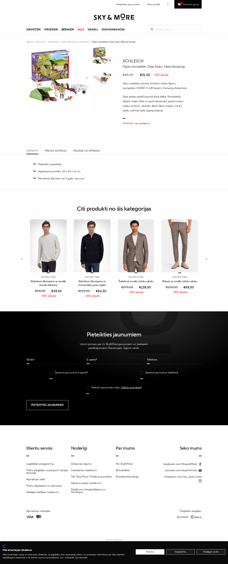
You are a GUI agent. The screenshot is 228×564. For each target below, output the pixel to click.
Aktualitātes (123, 470)
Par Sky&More (124, 463)
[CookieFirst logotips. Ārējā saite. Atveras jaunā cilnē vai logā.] (4, 546)
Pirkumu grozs (190, 4)
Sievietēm (33, 29)
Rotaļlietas (53, 42)
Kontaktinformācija (127, 476)
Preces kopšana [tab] (55, 150)
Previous (30, 78)
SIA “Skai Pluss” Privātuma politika (91, 476)
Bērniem (67, 29)
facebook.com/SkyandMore (180, 464)
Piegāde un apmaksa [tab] (86, 150)
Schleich (133, 61)
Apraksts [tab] (32, 150)
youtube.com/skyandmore (181, 470)
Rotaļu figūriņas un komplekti (75, 42)
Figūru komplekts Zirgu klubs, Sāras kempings (113, 42)
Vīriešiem (51, 29)
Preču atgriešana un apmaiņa (44, 485)
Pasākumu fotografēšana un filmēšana (88, 491)
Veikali (93, 29)
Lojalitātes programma (40, 463)
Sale (80, 29)
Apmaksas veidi (35, 479)
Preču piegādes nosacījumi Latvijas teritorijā (47, 472)
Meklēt (152, 29)
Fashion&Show (113, 29)
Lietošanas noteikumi (84, 470)
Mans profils (153, 4)
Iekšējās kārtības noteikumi (42, 492)
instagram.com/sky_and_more (183, 476)
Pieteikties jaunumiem (128, 4)
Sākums (30, 42)
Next (86, 78)
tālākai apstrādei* (131, 387)
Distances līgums (81, 463)
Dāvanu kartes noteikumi (86, 483)
